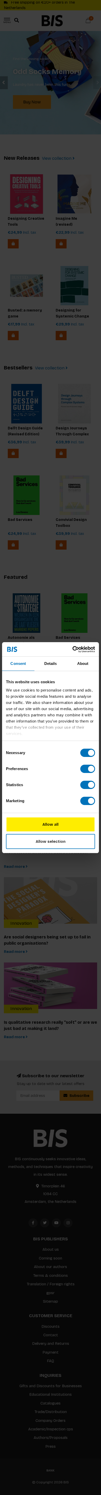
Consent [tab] (18, 663)
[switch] (87, 769)
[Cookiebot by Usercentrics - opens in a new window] (72, 649)
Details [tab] (50, 663)
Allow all (50, 824)
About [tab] (83, 663)
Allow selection (51, 841)
